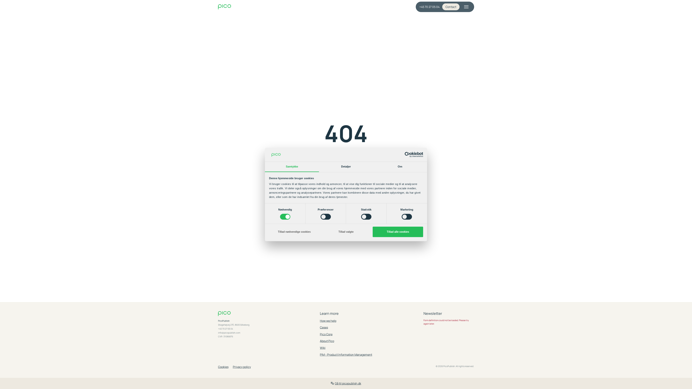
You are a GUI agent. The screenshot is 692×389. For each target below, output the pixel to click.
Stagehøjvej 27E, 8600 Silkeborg (233, 324)
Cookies (223, 367)
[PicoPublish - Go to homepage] (252, 7)
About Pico (327, 341)
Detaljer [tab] (346, 166)
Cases (324, 327)
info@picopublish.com (229, 332)
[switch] (326, 217)
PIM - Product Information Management (346, 355)
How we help (328, 321)
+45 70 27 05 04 (429, 7)
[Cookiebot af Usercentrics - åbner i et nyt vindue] (407, 154)
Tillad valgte (346, 231)
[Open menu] (466, 6)
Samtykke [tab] (292, 166)
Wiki (322, 348)
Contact (450, 7)
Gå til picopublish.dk (348, 383)
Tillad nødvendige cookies (294, 231)
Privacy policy (242, 367)
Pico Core (326, 334)
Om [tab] (400, 166)
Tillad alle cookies (398, 231)
